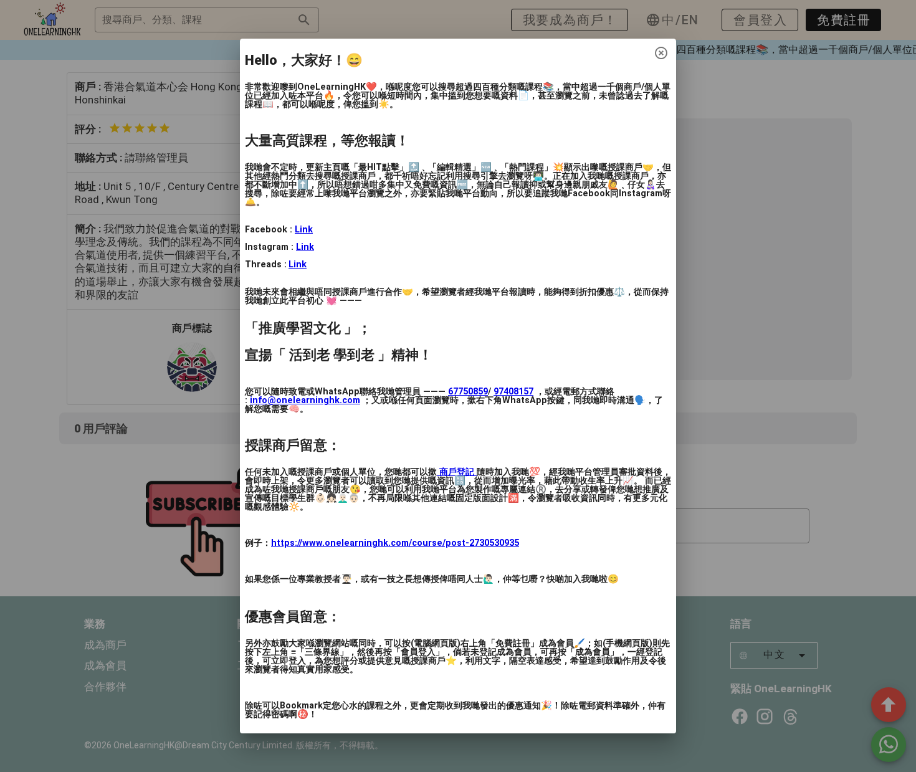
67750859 (468, 391)
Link (304, 229)
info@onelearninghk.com (305, 400)
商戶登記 (457, 472)
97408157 (513, 391)
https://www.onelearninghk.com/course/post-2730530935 (395, 543)
